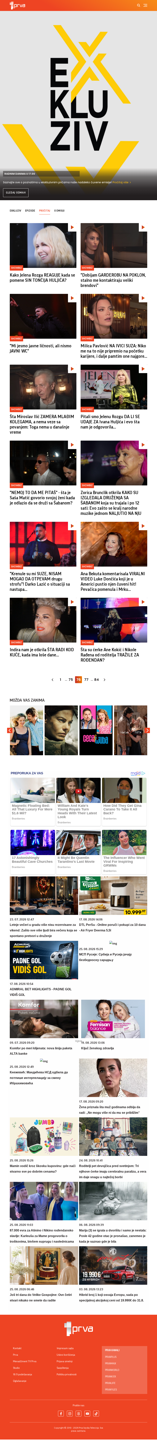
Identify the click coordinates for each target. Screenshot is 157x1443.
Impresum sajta (65, 1348)
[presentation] (9, 730)
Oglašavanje (19, 1381)
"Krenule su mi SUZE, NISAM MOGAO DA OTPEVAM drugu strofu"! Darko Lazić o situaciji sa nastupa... (40, 582)
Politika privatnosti (67, 1374)
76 (78, 679)
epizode (30, 210)
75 (71, 679)
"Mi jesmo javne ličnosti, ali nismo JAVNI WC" (40, 348)
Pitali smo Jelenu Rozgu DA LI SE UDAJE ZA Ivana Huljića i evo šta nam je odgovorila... (110, 421)
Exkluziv (15, 210)
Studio (16, 1368)
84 (96, 679)
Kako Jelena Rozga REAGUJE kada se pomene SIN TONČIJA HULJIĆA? (42, 278)
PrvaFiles (111, 1389)
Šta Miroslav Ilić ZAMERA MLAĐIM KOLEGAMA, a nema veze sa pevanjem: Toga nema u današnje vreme (42, 424)
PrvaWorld (112, 1370)
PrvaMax (110, 1363)
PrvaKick (110, 1376)
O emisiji (59, 210)
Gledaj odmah (16, 192)
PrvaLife (110, 1383)
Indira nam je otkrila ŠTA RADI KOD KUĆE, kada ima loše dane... (42, 652)
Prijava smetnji (65, 1361)
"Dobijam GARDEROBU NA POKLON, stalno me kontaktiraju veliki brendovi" (113, 280)
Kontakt (17, 1348)
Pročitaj (44, 210)
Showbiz (16, 267)
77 (86, 679)
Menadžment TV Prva (24, 1361)
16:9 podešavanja (22, 1374)
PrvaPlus (110, 1357)
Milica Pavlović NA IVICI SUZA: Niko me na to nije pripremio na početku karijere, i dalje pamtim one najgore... (114, 351)
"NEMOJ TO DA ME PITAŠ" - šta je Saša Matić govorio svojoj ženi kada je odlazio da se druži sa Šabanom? (42, 497)
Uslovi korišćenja (66, 1355)
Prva (15, 1355)
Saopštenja (63, 1368)
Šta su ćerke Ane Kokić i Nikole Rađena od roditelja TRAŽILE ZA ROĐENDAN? (110, 655)
